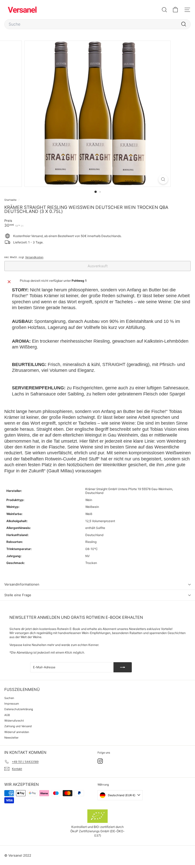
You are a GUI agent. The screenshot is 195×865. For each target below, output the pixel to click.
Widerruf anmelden (16, 732)
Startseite (10, 199)
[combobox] (97, 24)
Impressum (11, 703)
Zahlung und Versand (18, 726)
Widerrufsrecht (14, 720)
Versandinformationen (21, 584)
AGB (7, 715)
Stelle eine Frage (17, 595)
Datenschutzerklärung (18, 709)
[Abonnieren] (122, 667)
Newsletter (11, 737)
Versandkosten (34, 257)
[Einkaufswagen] (175, 9)
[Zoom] (163, 179)
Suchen (9, 698)
